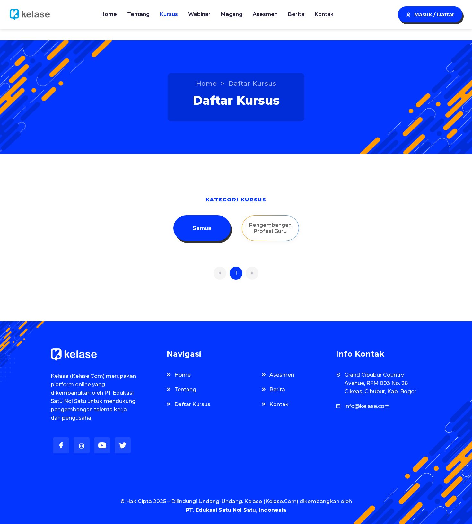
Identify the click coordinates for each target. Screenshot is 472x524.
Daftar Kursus (192, 404)
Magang (231, 14)
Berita (296, 14)
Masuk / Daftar (434, 15)
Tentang (138, 14)
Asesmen (265, 14)
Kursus (169, 14)
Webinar (199, 14)
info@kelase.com (367, 406)
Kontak (324, 14)
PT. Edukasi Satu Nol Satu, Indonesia (236, 510)
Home (109, 14)
